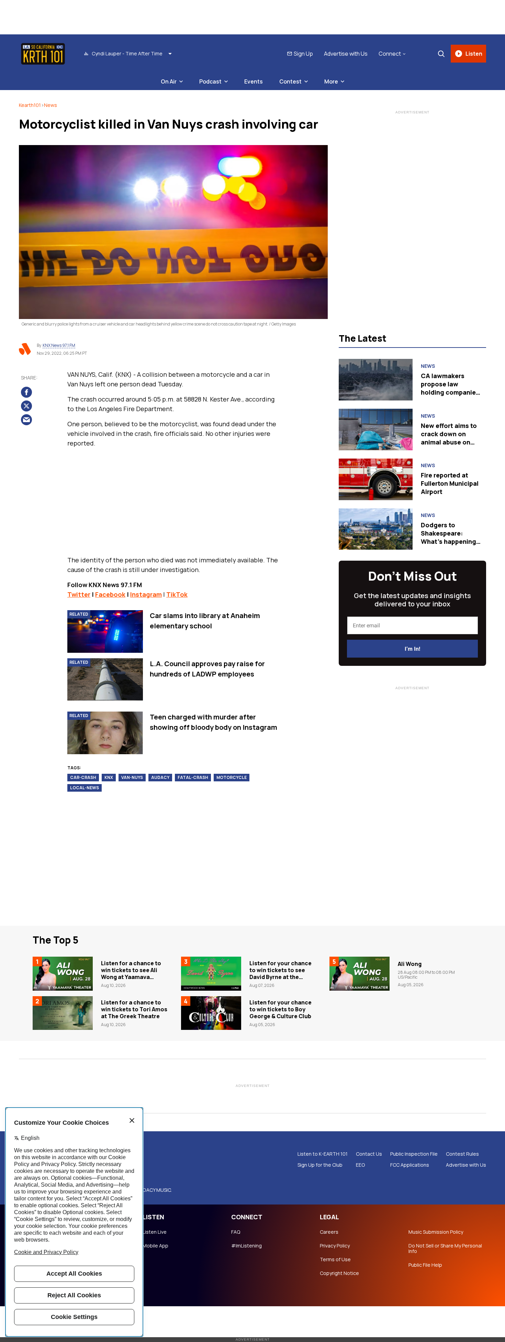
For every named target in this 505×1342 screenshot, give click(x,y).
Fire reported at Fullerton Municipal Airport (450, 483)
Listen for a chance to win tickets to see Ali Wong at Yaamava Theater (131, 973)
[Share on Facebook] (26, 391)
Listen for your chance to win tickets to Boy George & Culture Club (280, 1009)
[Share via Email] (26, 419)
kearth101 (30, 105)
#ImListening (246, 1245)
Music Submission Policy (435, 1232)
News (50, 105)
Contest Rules (462, 1154)
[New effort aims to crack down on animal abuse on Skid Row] (376, 429)
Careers (329, 1232)
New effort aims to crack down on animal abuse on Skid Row (449, 437)
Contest (290, 81)
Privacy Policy (335, 1245)
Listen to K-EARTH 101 (323, 1154)
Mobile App (155, 1245)
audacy (160, 777)
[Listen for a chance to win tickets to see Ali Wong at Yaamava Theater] (63, 973)
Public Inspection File (414, 1154)
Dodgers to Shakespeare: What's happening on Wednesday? (448, 537)
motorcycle (231, 777)
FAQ (235, 1232)
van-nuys (132, 777)
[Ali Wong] (359, 973)
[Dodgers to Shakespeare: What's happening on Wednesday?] (376, 529)
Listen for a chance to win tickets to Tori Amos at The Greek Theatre (134, 1009)
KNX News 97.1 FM (59, 345)
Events (253, 81)
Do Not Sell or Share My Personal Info (445, 1248)
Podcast (210, 81)
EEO (360, 1165)
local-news (84, 788)
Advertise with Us (346, 54)
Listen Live (155, 1232)
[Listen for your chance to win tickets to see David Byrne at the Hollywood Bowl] (211, 973)
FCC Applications (409, 1165)
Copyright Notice (339, 1273)
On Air (169, 81)
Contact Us (369, 1154)
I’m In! (412, 649)
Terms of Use (335, 1259)
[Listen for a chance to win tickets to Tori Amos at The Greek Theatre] (63, 1013)
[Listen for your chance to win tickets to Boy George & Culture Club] (211, 1013)
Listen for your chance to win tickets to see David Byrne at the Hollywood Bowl (280, 973)
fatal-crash (193, 777)
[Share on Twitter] (26, 405)
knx (108, 777)
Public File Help (425, 1265)
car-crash (83, 777)
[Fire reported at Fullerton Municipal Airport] (376, 479)
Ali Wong (410, 964)
